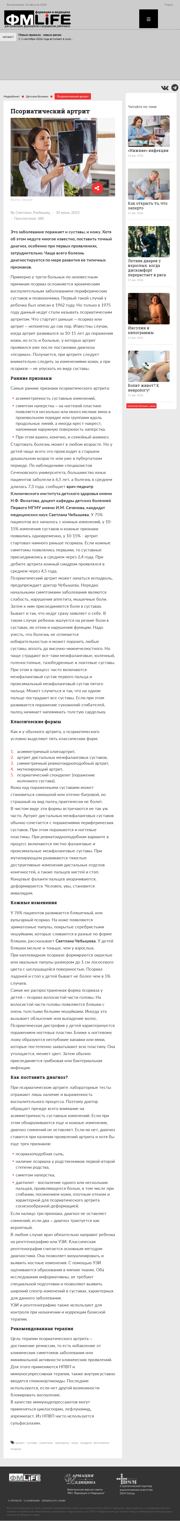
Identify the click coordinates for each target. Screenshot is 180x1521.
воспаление (101, 1442)
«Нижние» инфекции (148, 150)
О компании (32, 1500)
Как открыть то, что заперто (147, 205)
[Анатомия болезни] (149, 308)
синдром (86, 1442)
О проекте (15, 1500)
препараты (62, 1442)
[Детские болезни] (149, 131)
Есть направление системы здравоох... (44, 75)
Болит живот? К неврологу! (143, 387)
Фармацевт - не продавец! (37, 71)
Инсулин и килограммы (141, 330)
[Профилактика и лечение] (149, 241)
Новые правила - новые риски (40, 35)
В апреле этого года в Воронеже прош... (45, 52)
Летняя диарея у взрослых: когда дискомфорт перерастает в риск (147, 267)
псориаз (16, 1449)
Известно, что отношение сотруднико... (44, 63)
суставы (32, 1442)
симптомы (46, 1442)
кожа (74, 1442)
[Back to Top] (168, 1501)
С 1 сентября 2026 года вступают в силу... (46, 39)
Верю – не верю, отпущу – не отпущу (45, 59)
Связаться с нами (53, 1500)
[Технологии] (149, 184)
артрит (20, 1442)
